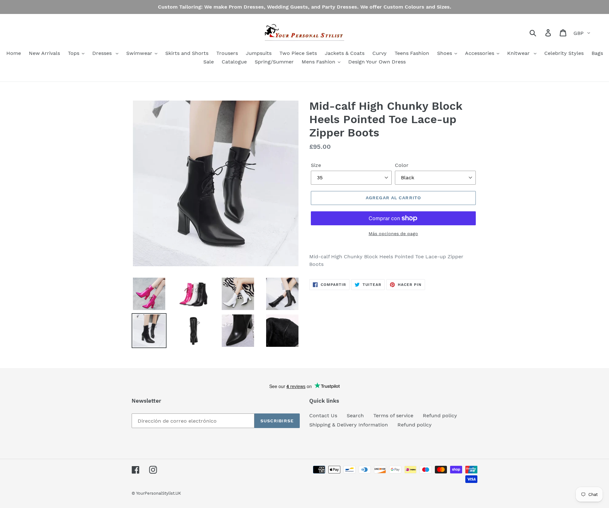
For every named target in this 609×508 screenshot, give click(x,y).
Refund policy (440, 415)
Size (316, 165)
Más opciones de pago (393, 233)
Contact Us (323, 415)
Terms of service (393, 415)
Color (402, 165)
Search (355, 415)
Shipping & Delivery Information (348, 425)
